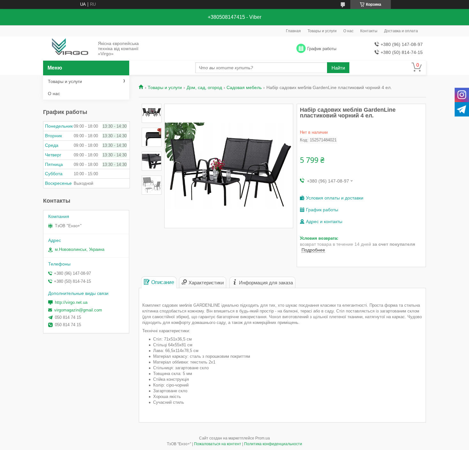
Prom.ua (262, 438)
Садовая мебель (244, 87)
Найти (338, 68)
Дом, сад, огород (204, 87)
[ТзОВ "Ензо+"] (69, 49)
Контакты (368, 31)
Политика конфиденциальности (273, 444)
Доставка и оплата (401, 31)
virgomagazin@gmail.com (78, 310)
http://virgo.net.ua (71, 302)
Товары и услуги (322, 31)
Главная (293, 31)
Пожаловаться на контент (217, 444)
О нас (348, 31)
